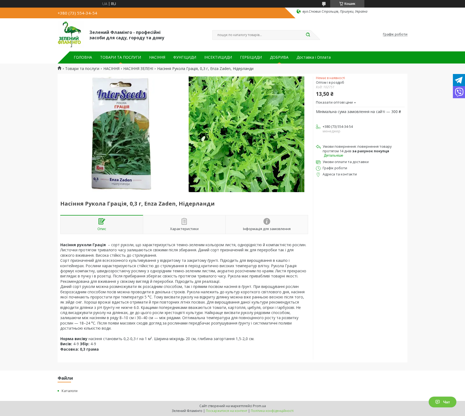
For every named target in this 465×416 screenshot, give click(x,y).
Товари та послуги (82, 68)
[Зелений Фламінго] (71, 34)
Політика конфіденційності (272, 410)
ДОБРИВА (279, 57)
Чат (446, 402)
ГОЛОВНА (83, 57)
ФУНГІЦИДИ (184, 57)
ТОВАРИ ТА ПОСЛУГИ (120, 57)
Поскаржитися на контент (226, 410)
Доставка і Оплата (314, 57)
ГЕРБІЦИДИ (251, 57)
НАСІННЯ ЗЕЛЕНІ (138, 68)
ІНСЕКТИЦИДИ (218, 57)
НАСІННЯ (157, 57)
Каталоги (70, 390)
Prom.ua (259, 406)
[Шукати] (307, 35)
